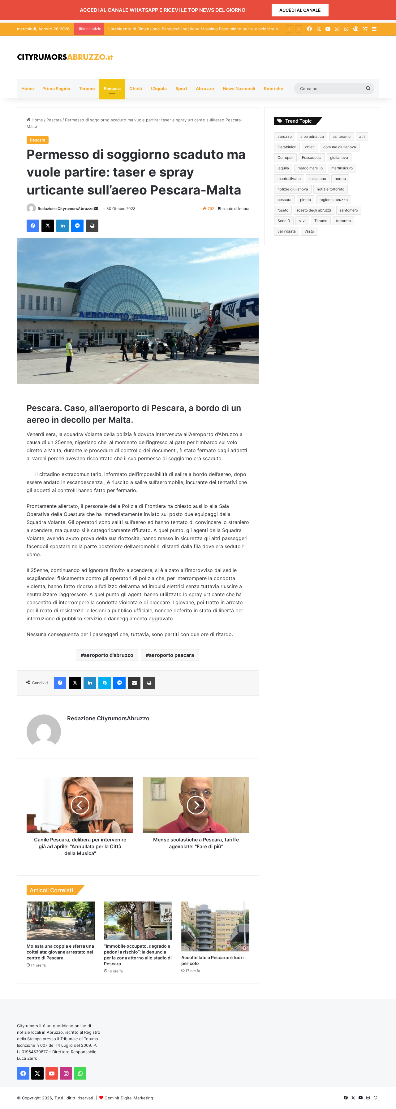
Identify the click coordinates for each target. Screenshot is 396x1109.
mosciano (317, 178)
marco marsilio (310, 168)
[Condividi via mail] (134, 683)
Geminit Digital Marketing (129, 1097)
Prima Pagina (56, 88)
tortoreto (343, 220)
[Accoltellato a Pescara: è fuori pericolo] (215, 926)
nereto (340, 178)
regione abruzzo (334, 199)
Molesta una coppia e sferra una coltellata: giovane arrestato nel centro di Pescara (60, 951)
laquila (283, 168)
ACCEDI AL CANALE (300, 10)
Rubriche (273, 88)
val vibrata (287, 231)
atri (362, 136)
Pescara (112, 88)
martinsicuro (342, 168)
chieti (310, 147)
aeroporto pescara (171, 655)
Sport (181, 88)
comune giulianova (339, 147)
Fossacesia (311, 157)
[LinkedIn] (62, 226)
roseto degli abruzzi (314, 210)
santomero (349, 210)
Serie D (284, 220)
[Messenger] (77, 226)
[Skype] (104, 683)
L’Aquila (159, 88)
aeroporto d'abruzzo (108, 655)
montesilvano (289, 178)
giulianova (339, 157)
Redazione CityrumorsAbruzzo (65, 208)
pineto (305, 199)
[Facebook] (33, 226)
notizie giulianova (293, 189)
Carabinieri (287, 147)
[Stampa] (92, 226)
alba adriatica (312, 136)
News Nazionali (239, 88)
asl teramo (342, 136)
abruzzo (285, 136)
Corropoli (285, 157)
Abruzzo (205, 88)
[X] (47, 226)
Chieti (135, 88)
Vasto (309, 231)
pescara (284, 199)
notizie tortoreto (330, 189)
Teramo (87, 88)
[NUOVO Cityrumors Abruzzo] (65, 57)
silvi (302, 220)
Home (27, 88)
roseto (283, 210)
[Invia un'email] (96, 208)
